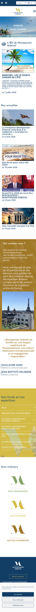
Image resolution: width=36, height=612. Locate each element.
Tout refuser (18, 600)
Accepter (18, 594)
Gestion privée (18, 515)
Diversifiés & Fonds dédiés (16, 441)
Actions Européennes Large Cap (17, 435)
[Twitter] (2, 3)
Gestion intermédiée (18, 540)
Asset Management (18, 491)
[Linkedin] (6, 3)
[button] (18, 96)
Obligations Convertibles (16, 413)
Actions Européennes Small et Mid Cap (14, 427)
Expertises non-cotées (14, 447)
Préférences (18, 605)
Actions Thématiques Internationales (13, 419)
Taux (4, 407)
